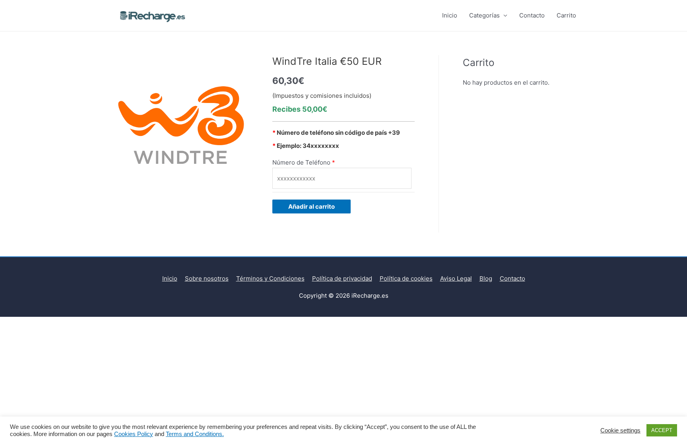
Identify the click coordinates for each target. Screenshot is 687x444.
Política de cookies (406, 278)
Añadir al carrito (311, 206)
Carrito (566, 15)
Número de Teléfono (301, 162)
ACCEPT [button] (661, 430)
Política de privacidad (342, 278)
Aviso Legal (456, 278)
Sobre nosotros (207, 278)
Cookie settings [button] (620, 430)
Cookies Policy (133, 434)
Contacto (532, 15)
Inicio (449, 15)
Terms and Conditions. (195, 434)
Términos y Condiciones (270, 278)
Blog (485, 278)
